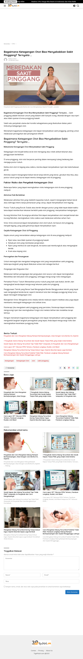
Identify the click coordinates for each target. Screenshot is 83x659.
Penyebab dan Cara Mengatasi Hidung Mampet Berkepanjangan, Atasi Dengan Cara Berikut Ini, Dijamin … (41, 337)
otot (33, 361)
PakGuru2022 (12, 59)
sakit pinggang (43, 361)
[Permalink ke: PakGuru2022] (5, 59)
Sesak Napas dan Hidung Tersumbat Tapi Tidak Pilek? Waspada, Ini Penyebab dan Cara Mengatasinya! (41, 344)
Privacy (41, 651)
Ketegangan (9, 361)
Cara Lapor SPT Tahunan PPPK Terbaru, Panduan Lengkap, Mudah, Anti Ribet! (31, 347)
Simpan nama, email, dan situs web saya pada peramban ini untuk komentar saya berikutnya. (38, 587)
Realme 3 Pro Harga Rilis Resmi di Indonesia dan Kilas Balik (39, 2)
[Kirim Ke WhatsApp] (77, 367)
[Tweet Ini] (64, 367)
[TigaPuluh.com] (13, 6)
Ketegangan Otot (23, 361)
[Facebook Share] (60, 367)
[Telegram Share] (73, 367)
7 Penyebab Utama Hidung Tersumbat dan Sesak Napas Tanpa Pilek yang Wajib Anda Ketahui (38, 341)
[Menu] (5, 6)
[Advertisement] (41, 24)
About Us (49, 651)
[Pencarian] (78, 6)
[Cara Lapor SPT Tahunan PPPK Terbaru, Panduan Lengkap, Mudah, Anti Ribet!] (15, 407)
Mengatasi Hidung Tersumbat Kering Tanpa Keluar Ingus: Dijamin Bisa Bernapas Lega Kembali (38, 350)
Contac (33, 651)
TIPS (5, 48)
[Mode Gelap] (74, 6)
